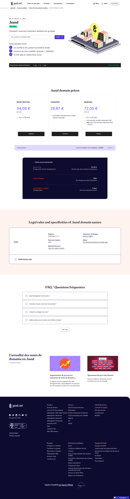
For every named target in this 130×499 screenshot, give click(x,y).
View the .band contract (56, 248)
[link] (10, 415)
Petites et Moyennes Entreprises (78, 413)
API (69, 421)
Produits (47, 3)
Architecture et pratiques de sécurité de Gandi (107, 452)
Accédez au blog (14, 362)
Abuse (70, 445)
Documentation (99, 413)
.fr (40, 65)
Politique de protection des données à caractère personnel (79, 469)
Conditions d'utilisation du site (77, 448)
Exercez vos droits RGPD (75, 473)
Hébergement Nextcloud (54, 418)
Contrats (70, 451)
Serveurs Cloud (51, 456)
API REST (97, 415)
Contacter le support (101, 407)
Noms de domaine (22, 8)
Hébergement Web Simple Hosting (57, 413)
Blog (97, 3)
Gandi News (98, 458)
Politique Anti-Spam (74, 465)
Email (48, 426)
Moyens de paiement (74, 463)
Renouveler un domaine (54, 451)
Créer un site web (33, 3)
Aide (105, 3)
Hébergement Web (52, 453)
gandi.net (13, 8)
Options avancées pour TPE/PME (78, 415)
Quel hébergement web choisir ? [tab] (39, 296)
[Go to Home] (16, 3)
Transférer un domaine (53, 448)
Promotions (70, 3)
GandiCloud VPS (52, 423)
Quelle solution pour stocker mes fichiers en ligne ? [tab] (45, 320)
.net (45, 65)
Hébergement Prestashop (54, 421)
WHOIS (70, 423)
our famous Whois (65, 485)
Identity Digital (88, 236)
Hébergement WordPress (54, 415)
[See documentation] (40, 167)
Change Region (13, 433)
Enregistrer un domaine (54, 445)
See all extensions (113, 65)
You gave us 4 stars (15, 418)
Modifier (110, 148)
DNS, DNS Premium (52, 431)
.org (35, 65)
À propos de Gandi (100, 445)
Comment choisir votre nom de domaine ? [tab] (42, 304)
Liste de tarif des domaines (55, 410)
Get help (65, 329)
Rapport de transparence (75, 475)
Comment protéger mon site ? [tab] (39, 312)
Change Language (14, 435)
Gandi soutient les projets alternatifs (106, 448)
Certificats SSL (51, 429)
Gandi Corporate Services (76, 407)
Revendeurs (71, 410)
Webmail (70, 418)
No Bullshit (98, 455)
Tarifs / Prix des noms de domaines (38, 8)
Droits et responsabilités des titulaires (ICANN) (79, 454)
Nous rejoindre (99, 461)
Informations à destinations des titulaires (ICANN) (80, 459)
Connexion (114, 3)
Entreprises (58, 3)
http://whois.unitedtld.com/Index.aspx (95, 242)
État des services (100, 410)
